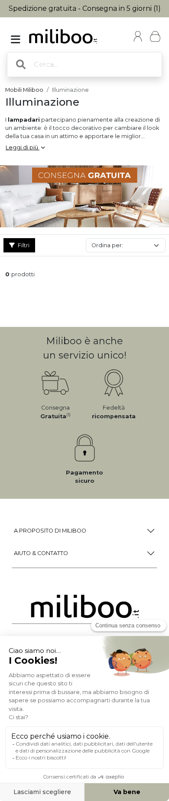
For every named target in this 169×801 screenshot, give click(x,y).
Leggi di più (22, 147)
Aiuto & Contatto (41, 553)
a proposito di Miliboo (50, 530)
